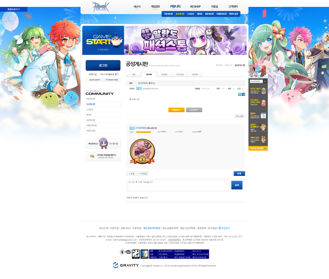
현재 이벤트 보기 (146, 52)
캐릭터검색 (103, 130)
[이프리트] (195, 74)
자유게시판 (168, 14)
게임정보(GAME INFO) (155, 7)
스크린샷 (191, 14)
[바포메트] (149, 74)
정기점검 (212, 228)
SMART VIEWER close (258, 148)
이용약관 (114, 228)
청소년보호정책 (170, 228)
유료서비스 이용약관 (131, 228)
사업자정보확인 (174, 239)
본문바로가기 (6, 1)
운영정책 (201, 228)
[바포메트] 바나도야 (150, 89)
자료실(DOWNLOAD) (214, 7)
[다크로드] (164, 74)
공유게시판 (209, 14)
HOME (219, 65)
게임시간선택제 (187, 228)
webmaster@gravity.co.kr (125, 239)
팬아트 (200, 14)
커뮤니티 (228, 65)
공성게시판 (180, 14)
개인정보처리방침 (152, 228)
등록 (237, 185)
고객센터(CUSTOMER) (233, 7)
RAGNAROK (100, 7)
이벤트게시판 (221, 14)
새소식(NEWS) (137, 7)
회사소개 (103, 228)
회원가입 (93, 74)
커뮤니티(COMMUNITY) (175, 7)
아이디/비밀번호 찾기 (109, 74)
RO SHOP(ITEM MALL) (195, 7)
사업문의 (225, 228)
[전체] (134, 74)
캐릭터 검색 (234, 14)
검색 (265, 81)
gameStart (103, 37)
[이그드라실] (179, 74)
